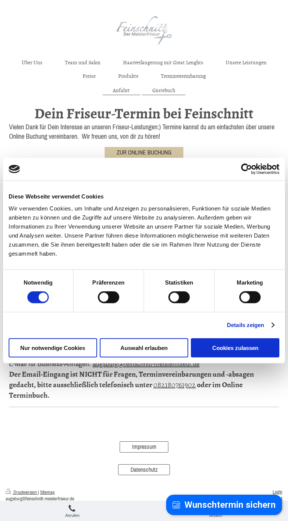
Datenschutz (144, 469)
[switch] (108, 297)
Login (277, 492)
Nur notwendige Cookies (52, 347)
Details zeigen (245, 325)
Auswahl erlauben (144, 347)
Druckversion (25, 492)
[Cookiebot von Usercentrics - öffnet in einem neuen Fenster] (246, 169)
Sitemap (47, 492)
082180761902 (174, 384)
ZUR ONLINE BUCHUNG (144, 152)
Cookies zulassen (235, 347)
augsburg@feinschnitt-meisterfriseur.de (146, 363)
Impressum (144, 446)
